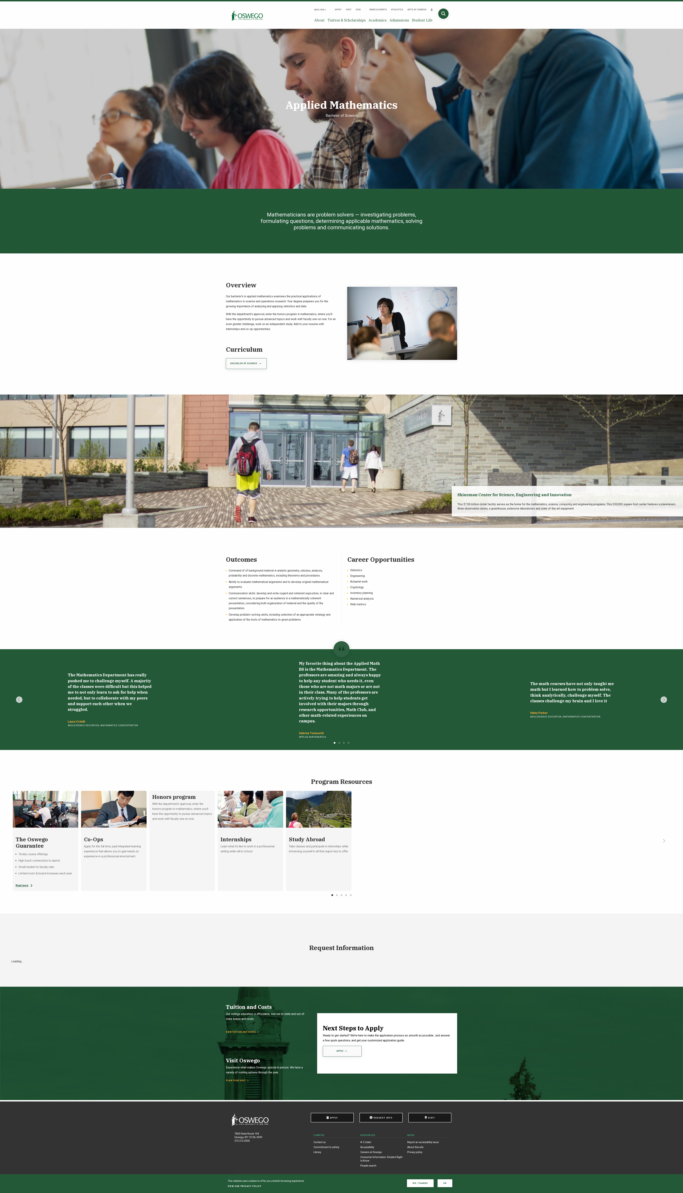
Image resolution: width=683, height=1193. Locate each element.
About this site (415, 1147)
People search (368, 1165)
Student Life (422, 20)
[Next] (664, 699)
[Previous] (19, 699)
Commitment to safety (326, 1147)
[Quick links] (431, 9)
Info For (319, 10)
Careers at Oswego (371, 1152)
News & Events (378, 9)
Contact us (320, 1142)
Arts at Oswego (417, 9)
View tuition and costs (241, 1032)
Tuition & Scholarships (346, 20)
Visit (348, 9)
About (319, 20)
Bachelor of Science (244, 363)
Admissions (399, 20)
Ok (445, 1183)
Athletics (397, 9)
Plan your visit (236, 1080)
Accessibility (367, 1147)
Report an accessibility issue (423, 1142)
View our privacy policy (245, 1186)
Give (358, 9)
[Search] (443, 14)
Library (317, 1152)
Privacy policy (414, 1152)
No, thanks (420, 1183)
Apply (338, 9)
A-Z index (365, 1142)
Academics (378, 20)
